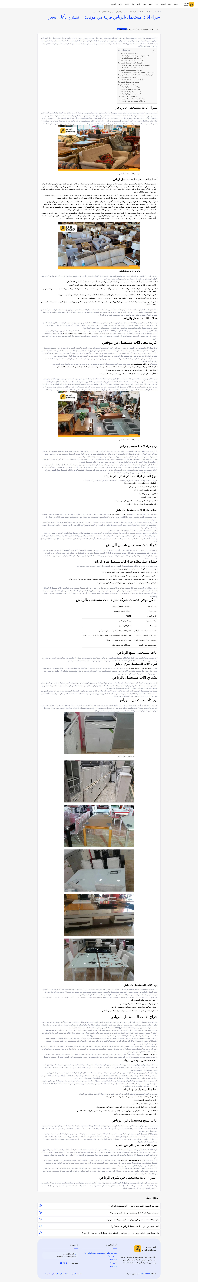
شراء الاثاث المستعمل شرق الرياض (134, 79)
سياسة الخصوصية (75, 1274)
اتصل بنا (47, 1274)
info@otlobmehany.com (66, 1257)
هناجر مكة (113, 1259)
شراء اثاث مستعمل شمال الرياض (131, 70)
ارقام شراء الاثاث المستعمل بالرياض (131, 63)
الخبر (138, 4)
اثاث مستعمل (141, 202)
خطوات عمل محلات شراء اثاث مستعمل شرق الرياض (139, 72)
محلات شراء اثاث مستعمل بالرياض (133, 67)
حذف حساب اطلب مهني (60, 1274)
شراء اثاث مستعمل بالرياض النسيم (134, 98)
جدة (157, 4)
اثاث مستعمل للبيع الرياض (128, 77)
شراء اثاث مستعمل (146, 12)
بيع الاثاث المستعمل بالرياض (131, 87)
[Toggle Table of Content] (153, 50)
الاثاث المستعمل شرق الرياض (132, 94)
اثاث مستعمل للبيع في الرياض (132, 91)
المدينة (163, 4)
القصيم (113, 4)
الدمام (151, 4)
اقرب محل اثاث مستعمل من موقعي (131, 60)
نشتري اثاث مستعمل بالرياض (129, 82)
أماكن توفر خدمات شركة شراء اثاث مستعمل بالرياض (137, 75)
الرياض (176, 4)
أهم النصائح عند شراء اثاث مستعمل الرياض (136, 56)
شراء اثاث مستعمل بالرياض (129, 53)
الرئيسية (158, 12)
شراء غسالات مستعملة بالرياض (98, 333)
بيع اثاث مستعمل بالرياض (128, 85)
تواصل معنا (123, 29)
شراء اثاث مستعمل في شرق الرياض (133, 101)
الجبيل (127, 4)
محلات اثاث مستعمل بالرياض (132, 58)
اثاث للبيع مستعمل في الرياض (130, 96)
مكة (169, 4)
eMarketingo (146, 1274)
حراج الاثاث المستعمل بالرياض (130, 89)
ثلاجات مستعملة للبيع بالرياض (72, 333)
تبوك (144, 4)
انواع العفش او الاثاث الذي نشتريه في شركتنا (136, 65)
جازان (120, 4)
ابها (133, 4)
